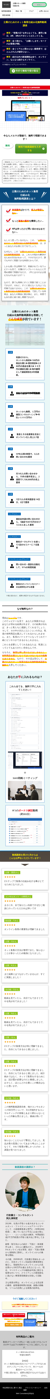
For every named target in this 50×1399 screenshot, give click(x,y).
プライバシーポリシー (33, 1388)
